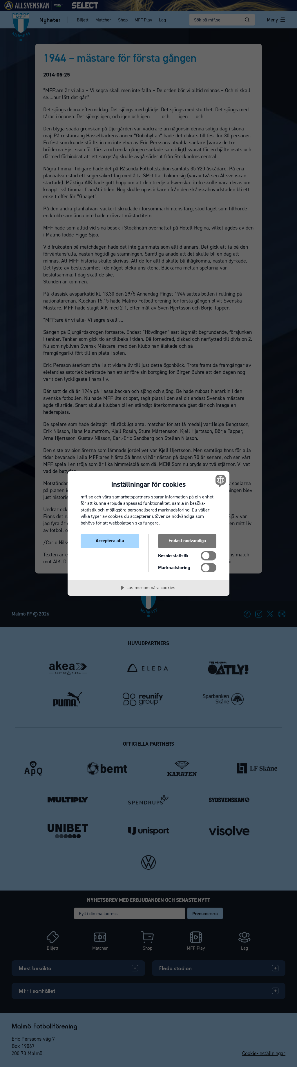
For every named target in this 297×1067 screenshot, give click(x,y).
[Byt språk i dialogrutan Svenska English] (220, 481)
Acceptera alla (110, 541)
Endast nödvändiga (187, 541)
